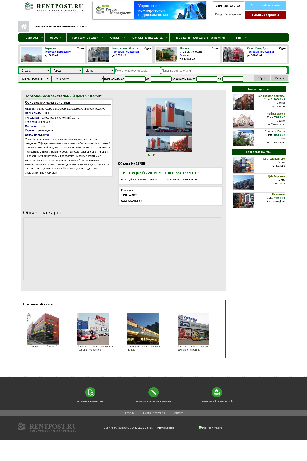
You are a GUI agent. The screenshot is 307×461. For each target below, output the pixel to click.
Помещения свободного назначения (200, 37)
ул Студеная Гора (274, 158)
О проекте (129, 413)
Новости (55, 37)
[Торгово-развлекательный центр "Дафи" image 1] (169, 117)
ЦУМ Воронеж (276, 176)
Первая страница (23, 26)
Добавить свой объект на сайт (217, 401)
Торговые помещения (58, 51)
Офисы (184, 55)
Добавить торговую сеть (90, 401)
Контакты (179, 413)
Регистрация (232, 14)
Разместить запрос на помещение (153, 401)
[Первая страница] (52, 6)
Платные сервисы (265, 15)
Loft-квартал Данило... (271, 95)
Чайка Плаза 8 (276, 113)
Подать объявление (265, 5)
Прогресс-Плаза (275, 131)
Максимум (278, 194)
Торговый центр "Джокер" (42, 346)
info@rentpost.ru (165, 428)
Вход (218, 14)
